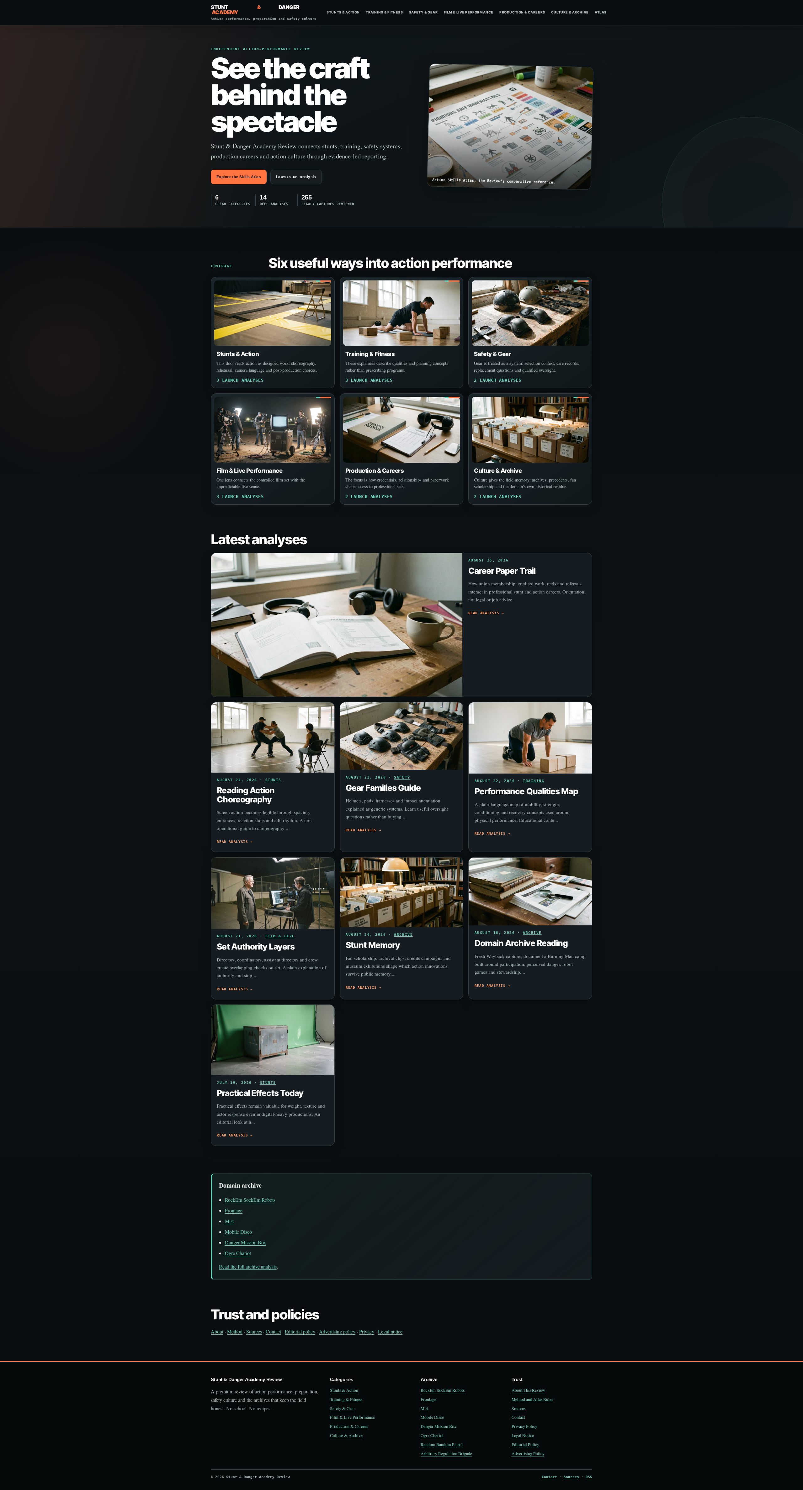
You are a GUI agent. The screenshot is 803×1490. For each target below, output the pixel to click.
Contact (273, 1331)
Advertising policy (337, 1331)
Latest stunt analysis (296, 177)
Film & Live (280, 936)
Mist (229, 1221)
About (217, 1331)
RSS (589, 1477)
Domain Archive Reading (521, 943)
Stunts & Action (343, 12)
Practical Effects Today (260, 1093)
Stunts (273, 780)
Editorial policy (300, 1331)
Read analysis (483, 613)
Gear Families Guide (383, 788)
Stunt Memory (373, 945)
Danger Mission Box (245, 1242)
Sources (254, 1331)
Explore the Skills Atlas (238, 177)
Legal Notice (523, 1435)
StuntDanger (263, 12)
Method (234, 1331)
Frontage (233, 1210)
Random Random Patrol (442, 1444)
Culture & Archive (570, 12)
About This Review (528, 1390)
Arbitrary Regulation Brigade (446, 1453)
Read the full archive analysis (248, 1266)
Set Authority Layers (256, 946)
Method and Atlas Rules (532, 1399)
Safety (402, 777)
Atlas (601, 12)
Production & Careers (522, 12)
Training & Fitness (384, 12)
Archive (403, 935)
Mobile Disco (238, 1231)
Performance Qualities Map (526, 791)
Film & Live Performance (468, 12)
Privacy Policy (524, 1426)
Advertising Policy (528, 1453)
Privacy (366, 1331)
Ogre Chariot (238, 1253)
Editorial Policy (525, 1444)
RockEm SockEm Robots (250, 1199)
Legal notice (390, 1331)
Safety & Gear (423, 12)
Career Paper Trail (501, 571)
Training (534, 781)
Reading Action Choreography (245, 794)
